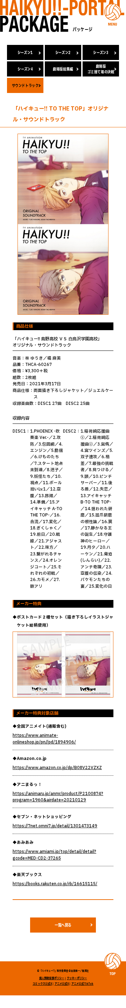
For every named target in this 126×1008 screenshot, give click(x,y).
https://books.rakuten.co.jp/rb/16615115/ (55, 884)
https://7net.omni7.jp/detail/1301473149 (55, 826)
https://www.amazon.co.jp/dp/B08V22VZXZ (57, 768)
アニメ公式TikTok (82, 983)
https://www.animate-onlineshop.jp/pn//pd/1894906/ (44, 739)
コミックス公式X (42, 983)
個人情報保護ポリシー (51, 978)
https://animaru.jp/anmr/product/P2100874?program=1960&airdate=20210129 (58, 797)
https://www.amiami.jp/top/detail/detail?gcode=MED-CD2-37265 (54, 855)
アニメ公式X (62, 983)
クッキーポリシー (77, 978)
